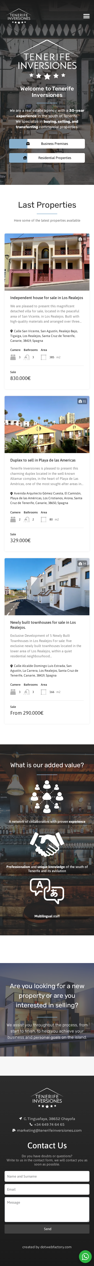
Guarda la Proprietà (47, 279)
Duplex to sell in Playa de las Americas (43, 460)
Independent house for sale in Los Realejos (46, 297)
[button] (86, 16)
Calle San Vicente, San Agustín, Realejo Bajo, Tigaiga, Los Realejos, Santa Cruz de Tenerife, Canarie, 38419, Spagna (44, 335)
